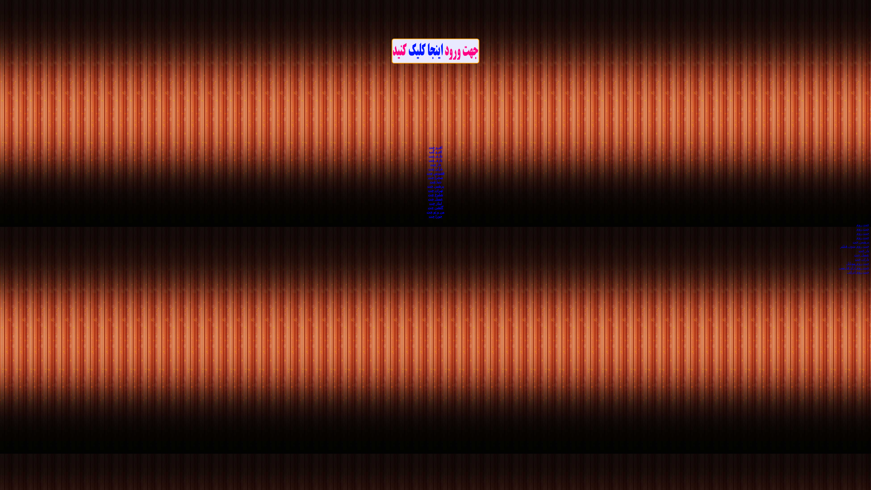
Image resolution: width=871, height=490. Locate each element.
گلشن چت (435, 208)
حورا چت (435, 216)
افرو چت (435, 147)
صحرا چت (435, 177)
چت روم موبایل (857, 263)
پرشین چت (435, 186)
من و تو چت (436, 212)
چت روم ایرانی (858, 272)
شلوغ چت (435, 195)
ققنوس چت (436, 173)
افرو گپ (435, 152)
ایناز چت (435, 203)
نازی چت (435, 156)
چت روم (862, 225)
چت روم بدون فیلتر (854, 246)
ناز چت (435, 165)
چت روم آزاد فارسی (854, 268)
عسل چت (435, 199)
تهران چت (435, 190)
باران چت (435, 169)
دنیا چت (435, 182)
